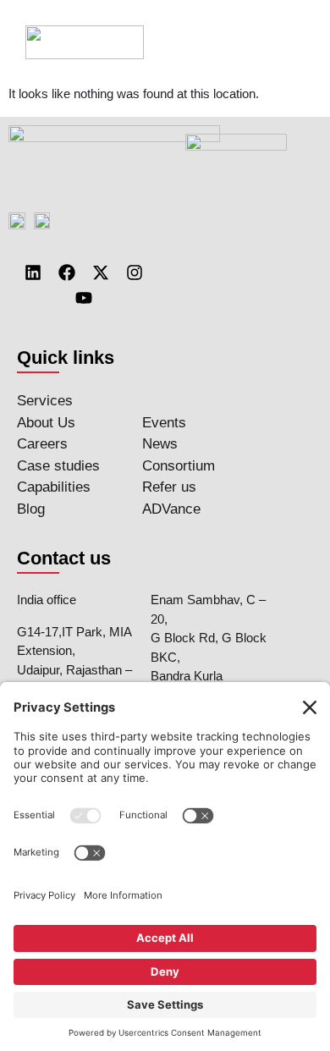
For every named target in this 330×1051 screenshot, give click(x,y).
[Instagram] (134, 272)
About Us (46, 423)
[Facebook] (66, 272)
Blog (31, 509)
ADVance (171, 509)
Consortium (178, 466)
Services (45, 401)
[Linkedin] (33, 272)
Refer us (169, 487)
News (160, 444)
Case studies (58, 466)
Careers (42, 444)
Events (164, 423)
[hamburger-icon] (286, 42)
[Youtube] (83, 297)
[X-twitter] (100, 272)
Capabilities (54, 487)
